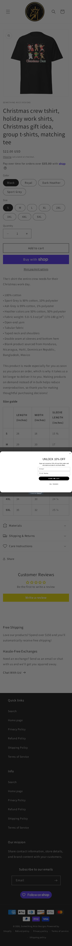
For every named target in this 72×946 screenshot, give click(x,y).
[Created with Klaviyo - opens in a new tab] (36, 493)
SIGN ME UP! (54, 478)
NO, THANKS (54, 484)
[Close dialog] (70, 453)
